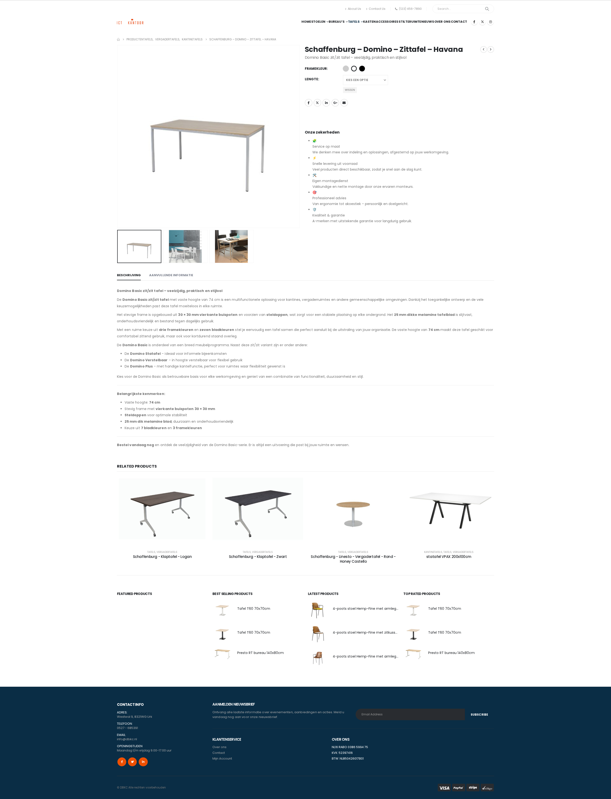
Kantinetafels (433, 552)
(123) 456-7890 (410, 9)
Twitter (317, 103)
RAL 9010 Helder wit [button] (354, 68)
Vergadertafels (167, 552)
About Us (354, 9)
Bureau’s (337, 21)
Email (344, 103)
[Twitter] (132, 761)
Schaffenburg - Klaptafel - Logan (162, 556)
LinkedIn (326, 103)
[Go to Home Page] (118, 39)
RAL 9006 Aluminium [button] (346, 68)
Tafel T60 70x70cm (253, 608)
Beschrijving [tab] (129, 275)
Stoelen (318, 21)
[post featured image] (222, 610)
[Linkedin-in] (143, 761)
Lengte (311, 79)
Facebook (308, 103)
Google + (335, 103)
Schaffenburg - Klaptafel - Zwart (258, 556)
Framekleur (316, 68)
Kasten (369, 21)
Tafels (354, 21)
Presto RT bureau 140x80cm (260, 652)
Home (306, 21)
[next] (490, 49)
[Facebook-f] (121, 761)
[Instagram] (490, 21)
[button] (118, 136)
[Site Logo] (130, 17)
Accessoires (387, 21)
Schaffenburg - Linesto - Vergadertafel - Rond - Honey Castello (353, 559)
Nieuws (427, 21)
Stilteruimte (410, 21)
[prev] (483, 49)
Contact (459, 21)
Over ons (442, 21)
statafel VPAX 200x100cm (448, 556)
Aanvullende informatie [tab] (171, 275)
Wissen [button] (350, 90)
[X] (482, 21)
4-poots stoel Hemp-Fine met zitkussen (366, 632)
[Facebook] (474, 21)
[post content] (162, 511)
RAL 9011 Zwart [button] (362, 68)
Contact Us (377, 9)
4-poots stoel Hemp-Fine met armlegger (367, 608)
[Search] (487, 9)
